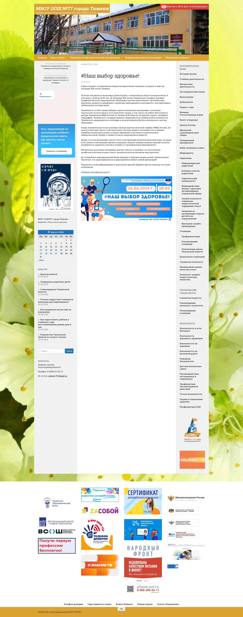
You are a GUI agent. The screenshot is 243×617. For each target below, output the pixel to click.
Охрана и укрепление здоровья (191, 400)
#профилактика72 (100, 172)
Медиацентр (186, 153)
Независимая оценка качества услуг (191, 268)
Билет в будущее (189, 120)
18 (46, 250)
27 (56, 253)
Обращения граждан (177, 57)
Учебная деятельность (192, 79)
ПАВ (95, 64)
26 (51, 253)
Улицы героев (145, 604)
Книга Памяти (124, 604)
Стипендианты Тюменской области (53, 290)
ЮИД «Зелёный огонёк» (192, 148)
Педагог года (187, 107)
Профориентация (191, 236)
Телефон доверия (73, 604)
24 (41, 253)
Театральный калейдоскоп (187, 141)
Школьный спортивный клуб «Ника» (189, 132)
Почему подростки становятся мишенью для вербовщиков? (55, 300)
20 (56, 250)
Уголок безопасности (191, 394)
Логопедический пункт (192, 91)
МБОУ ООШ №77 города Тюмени (72, 8)
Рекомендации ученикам (190, 242)
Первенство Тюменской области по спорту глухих (52, 335)
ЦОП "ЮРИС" (75, 612)
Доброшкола (186, 102)
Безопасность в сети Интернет (190, 329)
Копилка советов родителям (191, 172)
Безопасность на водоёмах (188, 344)
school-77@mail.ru (57, 376)
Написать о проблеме (56, 151)
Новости (86, 64)
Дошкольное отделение (192, 256)
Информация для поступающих (143, 57)
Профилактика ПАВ (190, 407)
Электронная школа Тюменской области (192, 250)
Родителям (186, 158)
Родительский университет (189, 179)
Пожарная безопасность (187, 359)
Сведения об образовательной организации (95, 57)
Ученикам (185, 231)
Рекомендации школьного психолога (191, 304)
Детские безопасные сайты (191, 367)
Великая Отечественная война (191, 113)
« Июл (41, 260)
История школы (188, 74)
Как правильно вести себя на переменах (54, 310)
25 (46, 253)
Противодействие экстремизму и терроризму (189, 376)
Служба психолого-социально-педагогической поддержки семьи (192, 202)
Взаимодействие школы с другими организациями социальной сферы (192, 190)
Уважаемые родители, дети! (55, 282)
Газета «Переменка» (168, 604)
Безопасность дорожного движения (191, 337)
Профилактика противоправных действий (189, 386)
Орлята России (188, 125)
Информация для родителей (191, 164)
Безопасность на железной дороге (189, 352)
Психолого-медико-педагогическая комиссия (190, 277)
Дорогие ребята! (48, 274)
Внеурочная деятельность (187, 85)
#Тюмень (85, 172)
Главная (42, 57)
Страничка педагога (190, 298)
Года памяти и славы (99, 604)
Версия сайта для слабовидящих (187, 6)
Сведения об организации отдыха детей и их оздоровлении (193, 215)
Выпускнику (187, 97)
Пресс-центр (57, 57)
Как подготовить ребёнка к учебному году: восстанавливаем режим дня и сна (54, 323)
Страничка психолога (191, 262)
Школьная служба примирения (191, 224)
